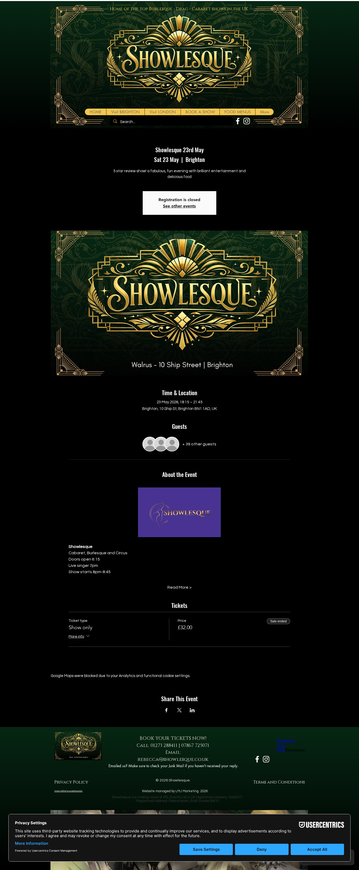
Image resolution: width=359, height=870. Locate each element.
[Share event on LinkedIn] (192, 710)
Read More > (179, 587)
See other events (179, 205)
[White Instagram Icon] (246, 121)
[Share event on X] (179, 710)
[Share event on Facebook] (166, 710)
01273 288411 (164, 745)
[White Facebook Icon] (237, 121)
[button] (200, 112)
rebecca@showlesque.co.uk (173, 759)
